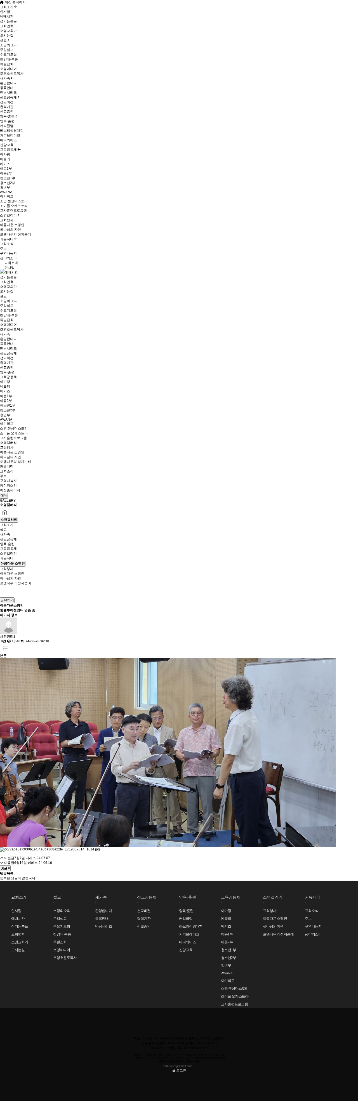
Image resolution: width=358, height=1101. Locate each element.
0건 (3, 641)
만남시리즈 (8, 93)
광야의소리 (8, 258)
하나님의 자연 (10, 230)
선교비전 (6, 102)
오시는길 (6, 35)
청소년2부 (7, 183)
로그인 (180, 1070)
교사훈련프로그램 (13, 211)
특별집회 (6, 64)
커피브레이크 (10, 135)
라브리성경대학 (11, 131)
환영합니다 (8, 83)
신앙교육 (6, 145)
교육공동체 (9, 150)
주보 (3, 249)
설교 (4, 40)
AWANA (6, 192)
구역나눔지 (8, 253)
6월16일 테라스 (26, 863)
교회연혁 (6, 26)
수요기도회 (8, 54)
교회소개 (7, 7)
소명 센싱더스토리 (14, 201)
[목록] (5, 649)
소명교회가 (8, 31)
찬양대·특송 (9, 59)
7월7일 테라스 (25, 858)
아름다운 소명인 (12, 225)
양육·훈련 (7, 116)
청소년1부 (7, 178)
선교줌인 (6, 112)
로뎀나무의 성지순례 (15, 234)
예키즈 (5, 164)
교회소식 (6, 244)
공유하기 (7, 600)
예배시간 (6, 16)
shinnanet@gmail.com (177, 1066)
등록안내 (6, 88)
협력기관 (6, 107)
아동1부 (6, 169)
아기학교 (6, 196)
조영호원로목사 (11, 74)
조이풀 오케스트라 (14, 206)
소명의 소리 (9, 45)
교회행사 (6, 220)
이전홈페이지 (10, 490)
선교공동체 (9, 97)
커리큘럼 (6, 126)
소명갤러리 (9, 215)
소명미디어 (8, 69)
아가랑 (5, 154)
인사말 (5, 12)
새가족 (5, 78)
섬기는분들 (8, 21)
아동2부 (6, 173)
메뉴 (4, 496)
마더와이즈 (8, 140)
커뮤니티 (7, 239)
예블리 (5, 159)
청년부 (5, 188)
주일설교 (6, 50)
